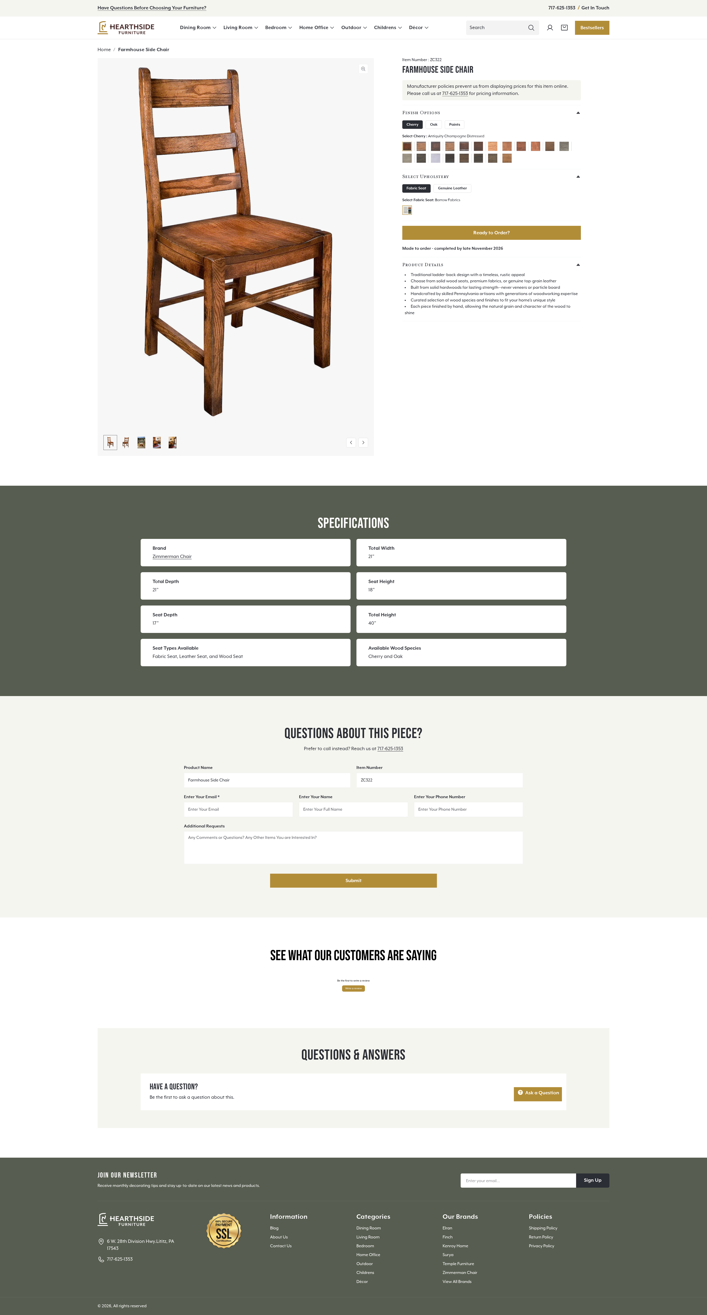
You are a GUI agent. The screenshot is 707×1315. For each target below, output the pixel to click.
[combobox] (502, 28)
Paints (454, 125)
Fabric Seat (416, 188)
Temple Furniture (458, 1264)
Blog (274, 1228)
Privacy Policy (541, 1246)
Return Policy (541, 1237)
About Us (279, 1237)
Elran (447, 1228)
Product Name (198, 767)
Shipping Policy (543, 1228)
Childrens (385, 27)
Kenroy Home (455, 1246)
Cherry (412, 125)
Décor (416, 27)
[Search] (531, 28)
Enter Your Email (201, 797)
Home (104, 49)
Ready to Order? (491, 233)
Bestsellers (592, 28)
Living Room (238, 27)
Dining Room (195, 27)
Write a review (353, 988)
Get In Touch (595, 8)
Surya (448, 1255)
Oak (433, 125)
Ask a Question (541, 1093)
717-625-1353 (562, 8)
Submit (354, 880)
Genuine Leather (452, 188)
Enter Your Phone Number (439, 797)
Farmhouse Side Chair (143, 49)
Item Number (369, 767)
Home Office (313, 27)
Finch (448, 1237)
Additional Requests (204, 826)
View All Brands (457, 1281)
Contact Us (281, 1246)
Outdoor (351, 27)
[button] (198, 28)
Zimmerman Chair (172, 556)
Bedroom (275, 27)
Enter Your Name (316, 797)
